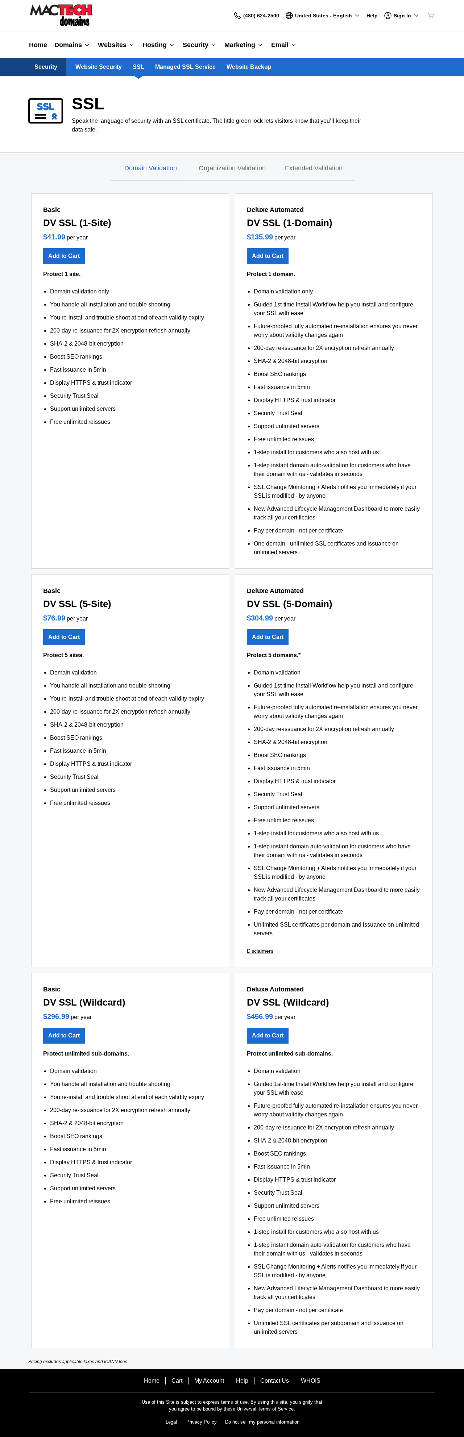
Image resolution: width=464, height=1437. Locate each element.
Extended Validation (314, 168)
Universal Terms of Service (265, 1409)
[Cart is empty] (431, 15)
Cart (176, 1381)
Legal (171, 1422)
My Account (209, 1381)
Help (242, 1381)
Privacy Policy (201, 1422)
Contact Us (274, 1381)
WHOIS (310, 1381)
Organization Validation (232, 168)
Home (152, 1381)
